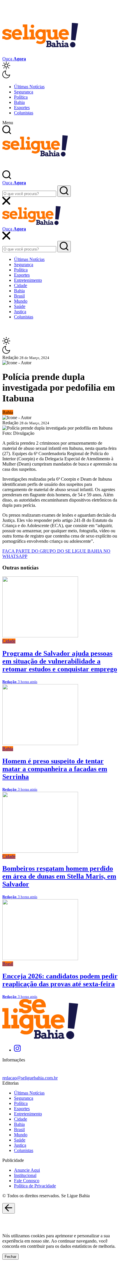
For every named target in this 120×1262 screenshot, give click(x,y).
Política (21, 97)
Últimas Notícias (29, 86)
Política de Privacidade (35, 1185)
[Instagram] (17, 1050)
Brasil (19, 295)
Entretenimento (28, 280)
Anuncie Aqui (27, 1170)
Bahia (19, 102)
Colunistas (23, 112)
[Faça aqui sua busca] (64, 246)
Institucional (25, 1175)
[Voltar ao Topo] (8, 1208)
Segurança (23, 91)
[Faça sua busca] (64, 191)
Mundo (20, 301)
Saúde (19, 306)
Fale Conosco (26, 1180)
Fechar (10, 1256)
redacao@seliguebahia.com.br (30, 1077)
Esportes (22, 107)
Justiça (20, 311)
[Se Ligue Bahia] (40, 53)
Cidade (20, 285)
